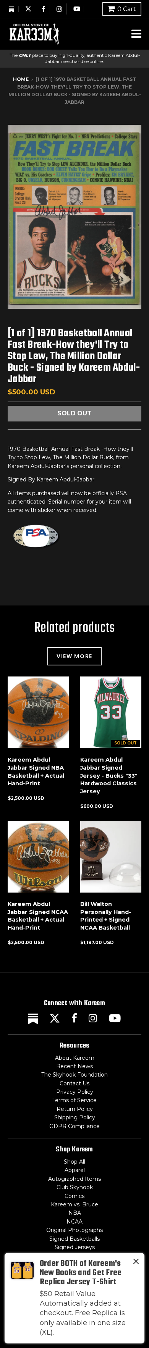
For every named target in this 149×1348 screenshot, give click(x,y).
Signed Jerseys (75, 1247)
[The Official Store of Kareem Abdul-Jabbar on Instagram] (59, 9)
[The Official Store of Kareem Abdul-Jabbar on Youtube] (76, 9)
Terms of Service (74, 1100)
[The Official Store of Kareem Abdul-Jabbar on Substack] (12, 9)
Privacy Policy (74, 1091)
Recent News (74, 1066)
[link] (74, 1298)
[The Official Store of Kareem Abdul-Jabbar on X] (28, 9)
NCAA (74, 1221)
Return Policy (75, 1109)
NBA (74, 1212)
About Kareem (74, 1057)
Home (21, 79)
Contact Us (74, 1083)
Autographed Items (74, 1178)
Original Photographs (74, 1230)
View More (74, 656)
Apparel (75, 1170)
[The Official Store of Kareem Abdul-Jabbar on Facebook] (43, 9)
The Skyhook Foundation (74, 1074)
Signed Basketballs (74, 1238)
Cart (126, 9)
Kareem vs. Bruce (74, 1204)
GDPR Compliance (74, 1126)
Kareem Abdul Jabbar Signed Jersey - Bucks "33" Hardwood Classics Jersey (109, 775)
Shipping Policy (74, 1117)
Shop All (74, 1161)
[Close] (136, 1263)
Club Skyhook (75, 1187)
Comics (74, 1196)
